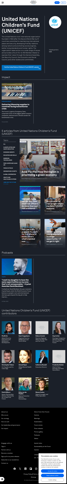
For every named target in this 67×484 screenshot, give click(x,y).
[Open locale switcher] (2, 479)
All (4, 144)
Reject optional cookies (52, 475)
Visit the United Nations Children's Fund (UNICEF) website (21, 67)
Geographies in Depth (10, 171)
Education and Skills (10, 155)
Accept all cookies (52, 471)
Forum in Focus (8, 168)
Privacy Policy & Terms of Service (33, 474)
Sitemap (33, 477)
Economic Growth (8, 152)
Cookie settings (52, 480)
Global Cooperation (9, 174)
